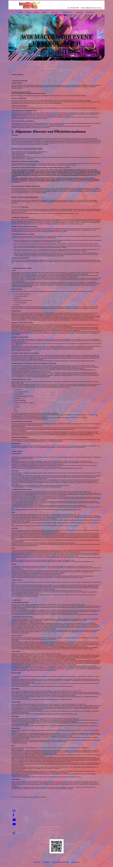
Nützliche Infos (90, 12)
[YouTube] (14, 824)
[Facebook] (13, 815)
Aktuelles (28, 12)
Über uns (36, 12)
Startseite (20, 12)
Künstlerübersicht (67, 12)
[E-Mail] (14, 819)
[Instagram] (13, 811)
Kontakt (44, 12)
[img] (56, 5)
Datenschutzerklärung (60, 862)
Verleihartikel (79, 12)
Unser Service (54, 12)
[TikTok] (12, 828)
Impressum (75, 862)
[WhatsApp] (13, 833)
